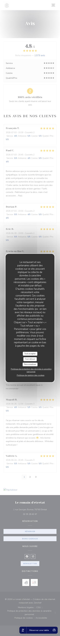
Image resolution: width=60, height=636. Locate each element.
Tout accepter (30, 353)
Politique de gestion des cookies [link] (30, 375)
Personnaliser (30, 364)
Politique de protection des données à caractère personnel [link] (31, 370)
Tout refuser (30, 359)
